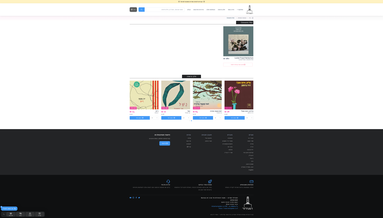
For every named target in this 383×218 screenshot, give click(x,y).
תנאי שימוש (208, 141)
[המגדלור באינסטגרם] (133, 198)
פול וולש (222, 215)
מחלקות (240, 10)
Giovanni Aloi (249, 59)
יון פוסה (156, 113)
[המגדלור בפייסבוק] (136, 198)
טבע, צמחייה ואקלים (247, 167)
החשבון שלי (208, 138)
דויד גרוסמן (250, 113)
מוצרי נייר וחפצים (227, 141)
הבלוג (189, 10)
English (251, 170)
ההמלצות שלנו (210, 10)
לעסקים (189, 144)
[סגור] (1, 207)
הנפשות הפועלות (242, 18)
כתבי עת (230, 147)
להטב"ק (251, 155)
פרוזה (251, 144)
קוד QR (189, 147)
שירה (251, 147)
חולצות (230, 150)
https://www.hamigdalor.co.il (228, 208)
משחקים (230, 138)
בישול (251, 158)
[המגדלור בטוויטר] (139, 198)
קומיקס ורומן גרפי (248, 152)
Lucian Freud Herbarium (244, 58)
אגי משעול (219, 113)
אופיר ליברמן (214, 215)
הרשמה (164, 143)
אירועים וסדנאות (198, 10)
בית (250, 18)
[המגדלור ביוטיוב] (130, 198)
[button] (4, 214)
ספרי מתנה (250, 141)
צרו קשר (188, 141)
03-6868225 (232, 206)
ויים (157, 111)
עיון (252, 161)
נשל (189, 111)
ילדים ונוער (250, 150)
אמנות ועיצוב (249, 164)
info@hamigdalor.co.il (218, 206)
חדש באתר (231, 10)
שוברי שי (250, 138)
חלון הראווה (221, 10)
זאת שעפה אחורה (216, 111)
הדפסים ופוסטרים (227, 144)
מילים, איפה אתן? (247, 111)
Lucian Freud (242, 59)
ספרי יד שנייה (228, 152)
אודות (189, 138)
